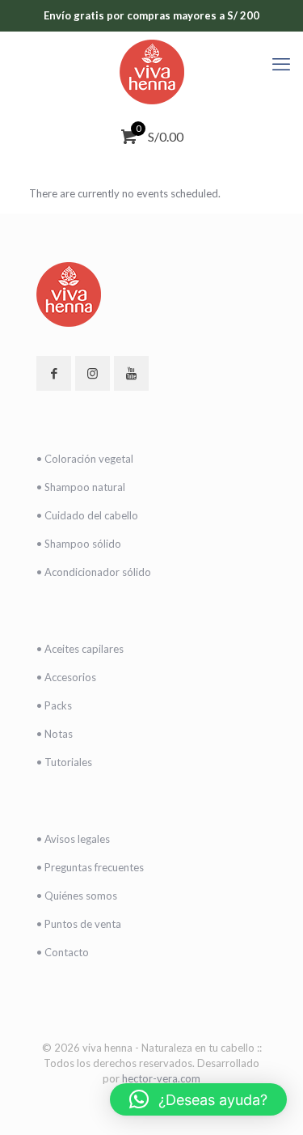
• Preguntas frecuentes (90, 867)
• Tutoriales (64, 762)
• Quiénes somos (76, 895)
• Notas (54, 733)
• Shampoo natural (80, 487)
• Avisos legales (73, 838)
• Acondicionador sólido (93, 571)
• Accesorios (66, 677)
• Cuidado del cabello (87, 515)
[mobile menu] (281, 64)
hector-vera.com (161, 1078)
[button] (198, 1099)
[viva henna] (151, 72)
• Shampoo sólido (78, 543)
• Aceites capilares (80, 648)
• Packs (54, 705)
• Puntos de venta (78, 923)
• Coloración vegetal (84, 458)
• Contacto (62, 952)
